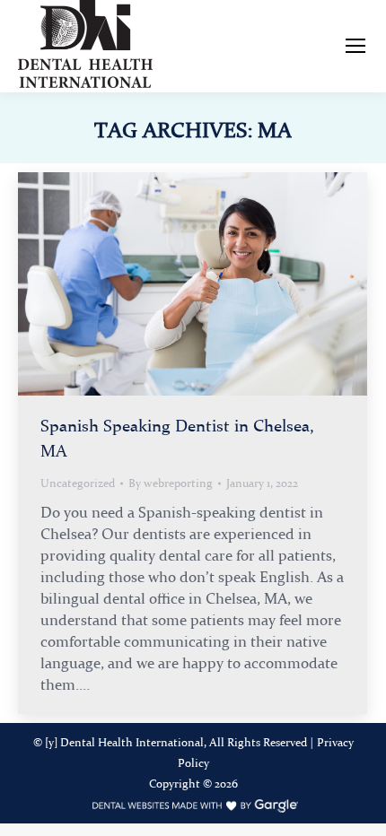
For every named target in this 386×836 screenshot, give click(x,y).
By (170, 483)
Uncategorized (77, 483)
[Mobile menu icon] (355, 45)
